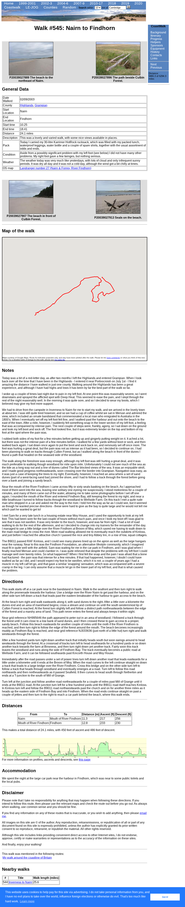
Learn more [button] (27, 901)
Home (8, 3)
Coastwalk (11, 7)
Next (153, 64)
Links (153, 58)
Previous (156, 67)
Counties (50, 7)
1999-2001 (27, 3)
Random (69, 7)
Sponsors (156, 45)
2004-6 (62, 3)
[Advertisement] (159, 140)
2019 (124, 3)
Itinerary (155, 35)
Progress (156, 38)
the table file (60, 360)
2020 (138, 3)
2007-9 (79, 3)
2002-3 (46, 3)
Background (158, 32)
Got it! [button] (165, 897)
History (155, 51)
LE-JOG (31, 7)
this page (85, 759)
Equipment (157, 48)
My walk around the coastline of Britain (27, 857)
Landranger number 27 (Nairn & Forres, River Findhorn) (55, 168)
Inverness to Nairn (20, 882)
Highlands (26, 105)
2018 (111, 3)
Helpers (155, 42)
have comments (113, 358)
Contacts (156, 55)
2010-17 (96, 3)
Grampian (41, 105)
